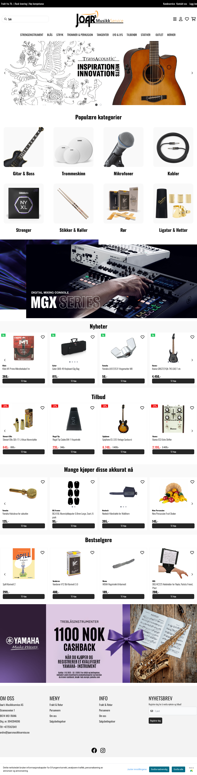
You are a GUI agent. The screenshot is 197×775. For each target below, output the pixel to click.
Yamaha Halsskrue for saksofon (15, 513)
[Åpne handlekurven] (193, 19)
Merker (171, 35)
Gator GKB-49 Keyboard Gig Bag (65, 369)
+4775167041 (10, 727)
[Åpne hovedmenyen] (175, 19)
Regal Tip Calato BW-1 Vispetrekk (66, 439)
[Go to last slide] (4, 360)
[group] (23, 358)
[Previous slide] (4, 73)
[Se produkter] (24, 147)
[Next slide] (192, 360)
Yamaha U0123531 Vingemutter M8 (117, 369)
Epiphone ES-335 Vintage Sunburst (117, 439)
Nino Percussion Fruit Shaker (164, 513)
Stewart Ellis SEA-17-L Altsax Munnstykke (20, 439)
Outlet (159, 35)
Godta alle (178, 769)
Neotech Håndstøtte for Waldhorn (116, 513)
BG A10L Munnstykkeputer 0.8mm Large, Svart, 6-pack (73, 515)
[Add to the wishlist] (43, 337)
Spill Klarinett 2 (9, 584)
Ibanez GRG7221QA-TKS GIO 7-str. (166, 369)
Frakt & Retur (56, 705)
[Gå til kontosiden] (181, 19)
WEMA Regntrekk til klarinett (114, 584)
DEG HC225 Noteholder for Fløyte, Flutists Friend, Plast (172, 586)
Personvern (55, 710)
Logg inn (193, 4)
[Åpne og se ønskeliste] (187, 19)
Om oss (53, 716)
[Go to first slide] (192, 73)
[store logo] (99, 19)
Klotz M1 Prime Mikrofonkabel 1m (16, 369)
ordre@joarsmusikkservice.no (14, 732)
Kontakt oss (181, 4)
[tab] (96, 105)
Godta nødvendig (159, 769)
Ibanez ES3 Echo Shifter (162, 439)
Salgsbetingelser (58, 721)
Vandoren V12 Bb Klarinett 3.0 (65, 584)
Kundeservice (169, 4)
